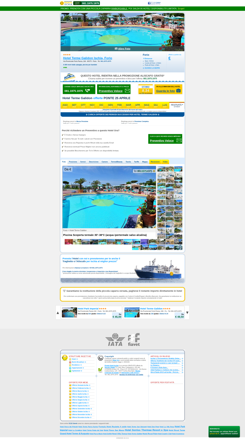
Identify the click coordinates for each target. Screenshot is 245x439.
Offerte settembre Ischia (81, 409)
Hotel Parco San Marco (114, 430)
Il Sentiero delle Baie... (159, 368)
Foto (64, 162)
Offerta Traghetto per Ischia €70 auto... (166, 361)
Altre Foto (124, 48)
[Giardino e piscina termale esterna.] (161, 214)
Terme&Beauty (116, 162)
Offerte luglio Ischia (79, 403)
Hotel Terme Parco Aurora (88, 427)
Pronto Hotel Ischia (111, 365)
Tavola (128, 162)
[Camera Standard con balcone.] (170, 197)
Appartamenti (77, 368)
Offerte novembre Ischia (81, 414)
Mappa (145, 162)
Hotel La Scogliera (75, 430)
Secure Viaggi (110, 367)
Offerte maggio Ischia (80, 397)
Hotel (74, 359)
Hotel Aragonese (178, 434)
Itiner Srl (116, 360)
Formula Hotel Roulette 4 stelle (113, 427)
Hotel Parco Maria (96, 434)
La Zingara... (155, 365)
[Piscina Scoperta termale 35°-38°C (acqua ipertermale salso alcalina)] (178, 169)
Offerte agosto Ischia (80, 406)
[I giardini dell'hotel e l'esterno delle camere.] (178, 236)
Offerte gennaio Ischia (80, 385)
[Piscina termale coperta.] (170, 214)
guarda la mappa (152, 68)
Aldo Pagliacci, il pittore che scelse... (165, 370)
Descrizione (93, 162)
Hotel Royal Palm (150, 434)
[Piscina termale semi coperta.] (94, 242)
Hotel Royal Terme (177, 430)
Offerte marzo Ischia (79, 391)
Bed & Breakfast (78, 362)
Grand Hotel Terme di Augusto (74, 434)
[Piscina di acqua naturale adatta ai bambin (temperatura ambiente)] (170, 219)
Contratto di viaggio (112, 373)
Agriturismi (76, 371)
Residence (76, 365)
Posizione (73, 162)
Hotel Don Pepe (153, 427)
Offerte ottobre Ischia (80, 411)
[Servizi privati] (161, 202)
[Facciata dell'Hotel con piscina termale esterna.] (85, 242)
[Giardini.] (178, 185)
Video (165, 162)
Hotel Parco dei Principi (69, 427)
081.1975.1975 (90, 3)
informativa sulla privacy (130, 373)
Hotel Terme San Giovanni (137, 427)
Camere (105, 162)
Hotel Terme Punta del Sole (93, 430)
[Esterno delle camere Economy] (178, 219)
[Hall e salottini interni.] (161, 225)
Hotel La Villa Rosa (167, 427)
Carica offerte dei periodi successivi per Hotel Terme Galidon (122, 114)
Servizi (83, 162)
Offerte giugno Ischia (79, 400)
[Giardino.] (178, 208)
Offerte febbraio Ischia (80, 388)
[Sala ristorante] (178, 225)
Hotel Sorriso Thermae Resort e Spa (146, 430)
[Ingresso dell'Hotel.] (161, 236)
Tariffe (136, 162)
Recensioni (155, 162)
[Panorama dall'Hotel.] (153, 247)
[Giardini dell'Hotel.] (178, 247)
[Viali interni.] (178, 230)
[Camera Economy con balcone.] (170, 202)
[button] (131, 375)
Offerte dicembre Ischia (80, 417)
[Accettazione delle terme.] (77, 242)
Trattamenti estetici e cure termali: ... (165, 363)
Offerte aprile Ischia (79, 394)
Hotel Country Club (165, 434)
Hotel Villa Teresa (119, 434)
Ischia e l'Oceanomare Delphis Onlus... (166, 358)
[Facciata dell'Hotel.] (111, 242)
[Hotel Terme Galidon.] (178, 242)
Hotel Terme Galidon (135, 434)
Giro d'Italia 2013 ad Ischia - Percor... (165, 372)
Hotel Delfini (107, 434)
